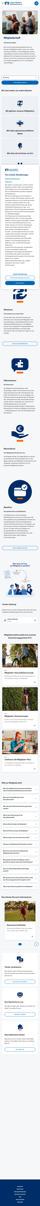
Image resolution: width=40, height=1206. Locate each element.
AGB (20, 1197)
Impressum (20, 1186)
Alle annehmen (20, 283)
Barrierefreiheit (20, 1199)
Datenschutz (20, 1189)
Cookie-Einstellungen (20, 274)
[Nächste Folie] (36, 944)
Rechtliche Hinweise (20, 1194)
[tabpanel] (20, 920)
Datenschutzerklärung (12, 179)
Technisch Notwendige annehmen (20, 278)
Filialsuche (20, 1202)
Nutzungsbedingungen (20, 1191)
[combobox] (20, 77)
